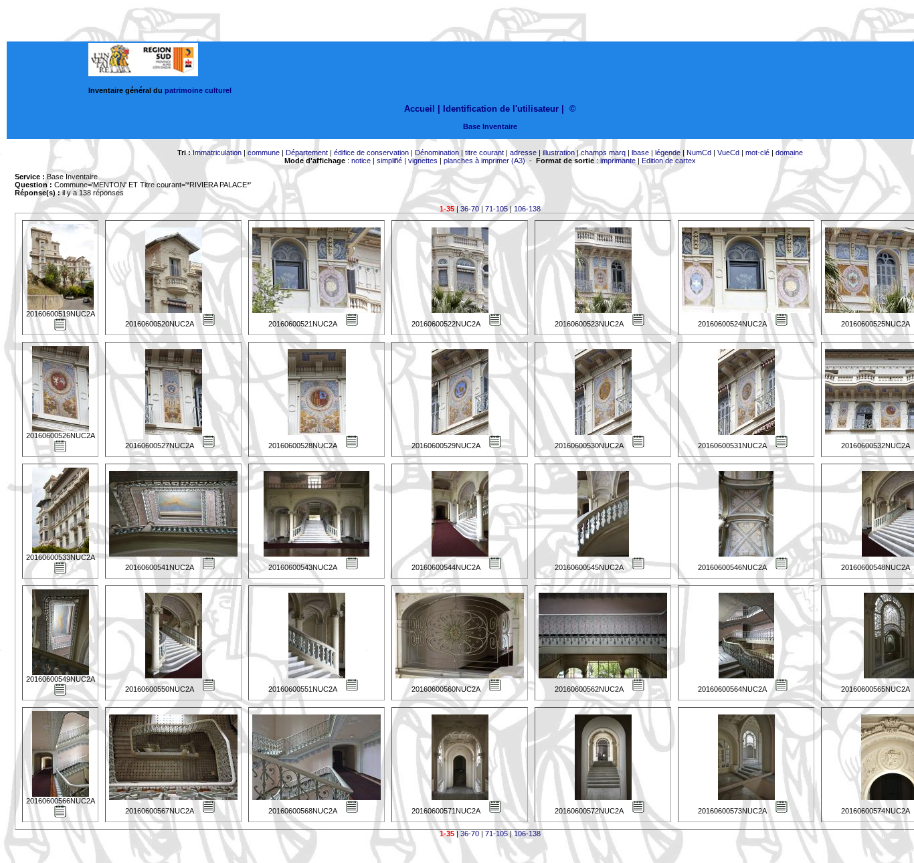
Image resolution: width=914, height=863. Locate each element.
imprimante (618, 161)
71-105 (496, 209)
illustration (559, 153)
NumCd (699, 153)
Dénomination (437, 153)
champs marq (603, 153)
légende (667, 153)
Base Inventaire (490, 126)
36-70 (469, 209)
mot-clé (757, 153)
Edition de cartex (669, 161)
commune (264, 153)
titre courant (484, 153)
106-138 (527, 209)
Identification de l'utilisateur (501, 109)
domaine (789, 153)
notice (361, 161)
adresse (523, 153)
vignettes (423, 161)
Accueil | (422, 109)
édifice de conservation (371, 153)
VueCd (728, 153)
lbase (640, 153)
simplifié (389, 161)
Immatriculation (217, 153)
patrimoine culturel (198, 90)
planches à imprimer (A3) (484, 161)
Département (307, 153)
